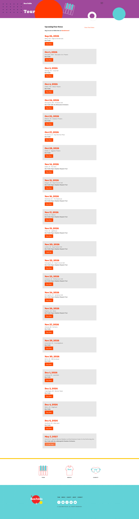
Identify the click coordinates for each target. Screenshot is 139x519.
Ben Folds (28, 3)
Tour (58, 497)
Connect (80, 497)
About (74, 497)
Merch (63, 497)
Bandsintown (65, 30)
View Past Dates (89, 27)
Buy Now (49, 44)
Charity (69, 497)
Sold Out (48, 252)
